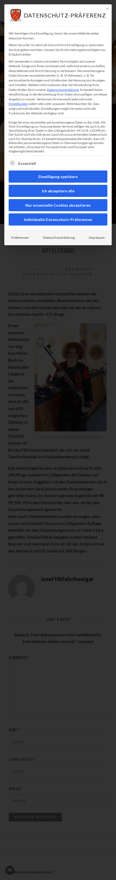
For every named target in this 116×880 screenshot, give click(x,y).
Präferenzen (20, 238)
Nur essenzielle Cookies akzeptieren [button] (58, 205)
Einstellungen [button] (18, 104)
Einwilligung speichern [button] (58, 176)
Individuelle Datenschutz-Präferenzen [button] (58, 219)
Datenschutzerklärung (63, 90)
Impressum (97, 238)
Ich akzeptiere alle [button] (58, 191)
